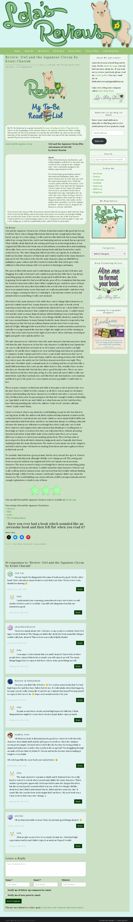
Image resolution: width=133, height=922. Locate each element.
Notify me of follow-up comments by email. (29, 890)
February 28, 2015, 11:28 (16, 589)
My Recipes (58, 51)
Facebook (97, 173)
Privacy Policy (92, 51)
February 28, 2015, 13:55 (16, 643)
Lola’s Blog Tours (111, 51)
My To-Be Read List (68, 65)
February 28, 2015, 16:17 (16, 700)
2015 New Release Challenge (29, 544)
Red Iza (19, 573)
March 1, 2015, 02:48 (15, 826)
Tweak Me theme (107, 920)
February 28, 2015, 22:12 (18, 612)
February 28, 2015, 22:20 (19, 720)
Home (17, 51)
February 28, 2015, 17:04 (16, 766)
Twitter (96, 176)
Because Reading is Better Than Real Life (61, 128)
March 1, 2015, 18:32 (17, 846)
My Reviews (43, 51)
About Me (29, 51)
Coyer (51, 65)
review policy (101, 75)
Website (66, 880)
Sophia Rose (22, 734)
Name (9, 880)
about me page (111, 66)
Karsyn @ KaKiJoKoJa (28, 680)
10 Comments (24, 67)
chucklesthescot (25, 626)
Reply (80, 589)
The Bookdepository (16, 518)
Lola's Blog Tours (106, 91)
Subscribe (99, 141)
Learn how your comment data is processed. (62, 907)
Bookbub (97, 183)
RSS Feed (97, 189)
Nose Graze (123, 920)
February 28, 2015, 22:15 (18, 666)
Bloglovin (97, 192)
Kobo (9, 515)
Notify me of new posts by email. (24, 895)
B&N (9, 511)
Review (9, 67)
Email (37, 880)
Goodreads (70, 500)
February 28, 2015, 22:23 (19, 802)
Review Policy (74, 51)
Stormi (19, 815)
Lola (41, 65)
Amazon (11, 508)
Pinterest (97, 186)
